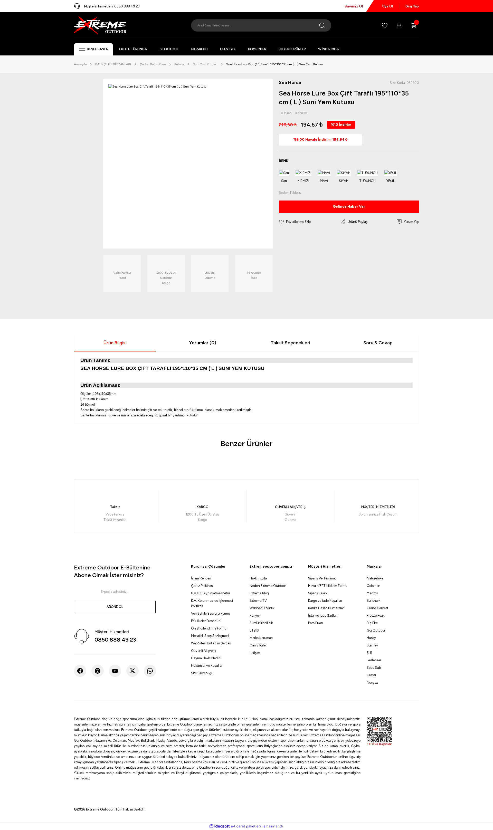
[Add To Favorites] (295, 222)
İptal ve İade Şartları (322, 615)
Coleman (373, 586)
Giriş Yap (412, 6)
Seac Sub (374, 668)
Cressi (371, 675)
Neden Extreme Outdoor (268, 586)
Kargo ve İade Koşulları (325, 601)
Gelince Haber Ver (349, 206)
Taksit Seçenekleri (290, 343)
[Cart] (413, 25)
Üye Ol (387, 6)
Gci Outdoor (376, 630)
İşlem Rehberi (201, 578)
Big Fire (372, 623)
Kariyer (255, 615)
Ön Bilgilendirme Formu (208, 628)
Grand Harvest (377, 608)
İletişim (255, 653)
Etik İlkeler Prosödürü (206, 621)
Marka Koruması (261, 638)
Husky (371, 638)
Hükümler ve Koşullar (206, 665)
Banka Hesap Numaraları (326, 608)
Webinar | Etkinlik (262, 608)
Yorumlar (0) (202, 343)
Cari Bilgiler (258, 645)
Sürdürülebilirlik (261, 623)
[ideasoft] (219, 826)
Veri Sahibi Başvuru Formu (210, 613)
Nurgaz (372, 682)
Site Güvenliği (201, 673)
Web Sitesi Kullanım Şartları (211, 643)
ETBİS (254, 630)
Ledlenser (374, 660)
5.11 (369, 653)
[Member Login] (399, 25)
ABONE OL (115, 607)
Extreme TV (258, 601)
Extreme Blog (259, 593)
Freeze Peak (375, 615)
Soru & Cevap (378, 343)
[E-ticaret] (246, 826)
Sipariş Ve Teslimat (322, 578)
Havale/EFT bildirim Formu (327, 586)
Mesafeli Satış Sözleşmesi (210, 636)
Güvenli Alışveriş (203, 651)
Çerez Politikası (202, 586)
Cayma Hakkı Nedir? (206, 658)
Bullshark (373, 601)
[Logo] (100, 25)
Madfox (372, 593)
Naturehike (375, 578)
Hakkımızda (258, 578)
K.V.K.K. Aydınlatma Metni (210, 593)
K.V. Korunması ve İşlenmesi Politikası (212, 603)
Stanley (372, 645)
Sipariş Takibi (317, 593)
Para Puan (315, 623)
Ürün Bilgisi (115, 343)
